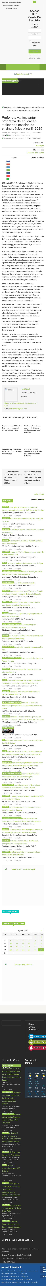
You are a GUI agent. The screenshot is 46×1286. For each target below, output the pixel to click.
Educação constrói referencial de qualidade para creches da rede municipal (33, 452)
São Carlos (39, 153)
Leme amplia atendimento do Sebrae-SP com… (20, 734)
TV (3, 740)
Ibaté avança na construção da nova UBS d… (11, 1175)
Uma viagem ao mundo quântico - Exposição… (20, 577)
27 (23, 950)
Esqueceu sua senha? (34, 55)
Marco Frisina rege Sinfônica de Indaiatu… (18, 585)
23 (41, 947)
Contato (15, 8)
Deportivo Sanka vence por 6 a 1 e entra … (18, 674)
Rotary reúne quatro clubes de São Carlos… (19, 512)
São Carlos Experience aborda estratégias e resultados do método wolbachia (32, 429)
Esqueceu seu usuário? (34, 58)
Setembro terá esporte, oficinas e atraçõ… (11, 1126)
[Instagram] (41, 87)
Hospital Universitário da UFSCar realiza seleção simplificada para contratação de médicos (32, 477)
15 (35, 943)
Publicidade (9, 8)
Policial (5, 613)
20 (23, 947)
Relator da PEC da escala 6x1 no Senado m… (19, 812)
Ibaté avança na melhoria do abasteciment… (19, 566)
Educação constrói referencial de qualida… (18, 697)
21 (29, 947)
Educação (40, 145)
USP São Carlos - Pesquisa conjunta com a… (11, 1084)
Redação (14, 133)
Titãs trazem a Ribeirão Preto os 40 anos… (11, 1107)
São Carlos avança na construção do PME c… (20, 846)
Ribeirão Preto (7, 1092)
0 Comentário (35, 138)
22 (35, 947)
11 (11, 943)
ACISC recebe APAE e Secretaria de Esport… (19, 722)
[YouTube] (41, 90)
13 (23, 943)
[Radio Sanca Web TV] (23, 74)
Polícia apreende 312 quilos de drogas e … (18, 619)
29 (35, 950)
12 (17, 943)
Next (42, 499)
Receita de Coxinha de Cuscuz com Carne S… (11, 1158)
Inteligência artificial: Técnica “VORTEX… (17, 779)
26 (17, 950)
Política (5, 507)
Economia (5, 551)
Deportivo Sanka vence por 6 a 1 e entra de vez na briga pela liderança (11, 451)
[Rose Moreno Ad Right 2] (23, 980)
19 (17, 947)
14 (29, 943)
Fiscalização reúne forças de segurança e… (19, 607)
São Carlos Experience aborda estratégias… (18, 630)
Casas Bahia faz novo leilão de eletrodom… (19, 857)
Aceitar (44, 1276)
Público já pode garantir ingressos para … (18, 524)
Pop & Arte (6, 590)
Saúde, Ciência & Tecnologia (11, 571)
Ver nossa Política (44, 1270)
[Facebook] (41, 81)
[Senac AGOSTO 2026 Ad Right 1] (23, 885)
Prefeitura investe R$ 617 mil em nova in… (18, 641)
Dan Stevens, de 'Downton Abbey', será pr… (19, 745)
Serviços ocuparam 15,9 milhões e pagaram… (19, 557)
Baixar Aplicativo (9, 2)
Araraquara (6, 602)
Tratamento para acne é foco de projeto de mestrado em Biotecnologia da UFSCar (13, 477)
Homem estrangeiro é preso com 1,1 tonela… (19, 790)
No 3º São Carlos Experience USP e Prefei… (18, 711)
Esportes (5, 529)
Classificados (17, 2)
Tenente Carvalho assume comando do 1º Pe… (20, 686)
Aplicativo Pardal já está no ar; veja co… (11, 1145)
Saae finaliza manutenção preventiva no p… (19, 652)
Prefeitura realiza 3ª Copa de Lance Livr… (18, 535)
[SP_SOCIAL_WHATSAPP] (41, 93)
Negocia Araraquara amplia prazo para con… (19, 768)
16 (41, 943)
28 (29, 950)
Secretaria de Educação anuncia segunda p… (19, 835)
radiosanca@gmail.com (18, 409)
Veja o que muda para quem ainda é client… (19, 801)
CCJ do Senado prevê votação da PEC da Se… (20, 546)
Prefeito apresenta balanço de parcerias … (18, 824)
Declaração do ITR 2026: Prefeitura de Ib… (18, 757)
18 (11, 947)
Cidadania (5, 518)
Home (3, 2)
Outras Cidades (7, 582)
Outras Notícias (8, 646)
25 (11, 950)
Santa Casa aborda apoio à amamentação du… (20, 663)
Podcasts (5, 5)
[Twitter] (41, 84)
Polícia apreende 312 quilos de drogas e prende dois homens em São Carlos (11, 428)
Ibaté (4, 562)
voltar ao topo (39, 494)
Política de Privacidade (13, 5)
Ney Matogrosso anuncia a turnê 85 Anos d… (19, 596)
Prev (36, 499)
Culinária (5, 1151)
